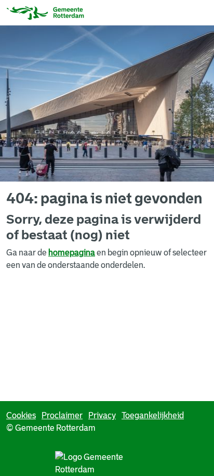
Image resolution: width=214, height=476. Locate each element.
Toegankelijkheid (153, 415)
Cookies (21, 415)
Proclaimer (62, 415)
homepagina (71, 252)
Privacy (102, 415)
